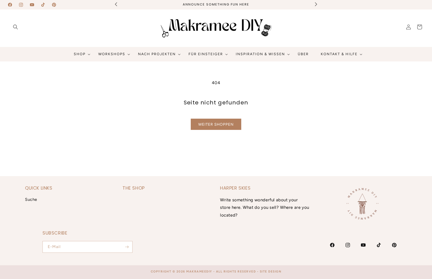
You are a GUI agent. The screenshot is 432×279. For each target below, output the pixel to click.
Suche (31, 199)
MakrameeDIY (199, 271)
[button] (15, 26)
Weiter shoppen (216, 124)
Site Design (271, 271)
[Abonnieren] (126, 247)
